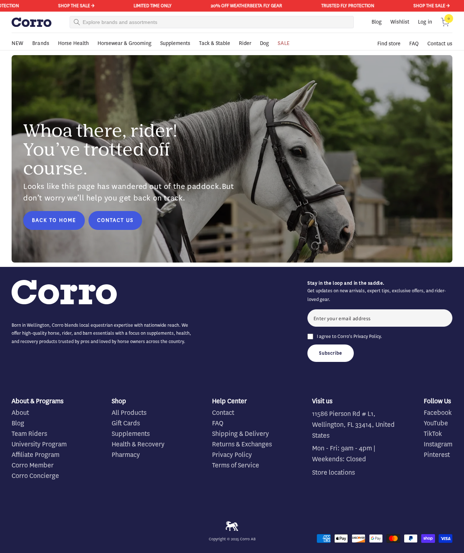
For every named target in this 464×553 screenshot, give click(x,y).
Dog (264, 43)
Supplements (175, 43)
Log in (425, 21)
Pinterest (437, 454)
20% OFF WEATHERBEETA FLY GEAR (237, 6)
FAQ (414, 43)
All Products (129, 412)
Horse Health (73, 43)
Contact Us (115, 220)
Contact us (439, 43)
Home (17, 53)
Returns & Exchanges (242, 444)
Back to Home (54, 220)
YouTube (436, 423)
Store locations (333, 472)
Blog (377, 21)
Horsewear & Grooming (125, 43)
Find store (389, 43)
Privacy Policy (367, 336)
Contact (223, 412)
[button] (445, 22)
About (20, 412)
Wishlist (399, 21)
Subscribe (330, 353)
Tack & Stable (214, 43)
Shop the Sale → (67, 6)
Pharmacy (126, 454)
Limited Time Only (144, 6)
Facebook (438, 412)
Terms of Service (235, 465)
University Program (39, 444)
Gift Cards (126, 423)
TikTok (433, 433)
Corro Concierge (35, 475)
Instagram (438, 444)
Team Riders (29, 433)
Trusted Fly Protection (338, 6)
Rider (245, 43)
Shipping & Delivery (240, 433)
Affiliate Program (35, 454)
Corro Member (33, 465)
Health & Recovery (138, 444)
